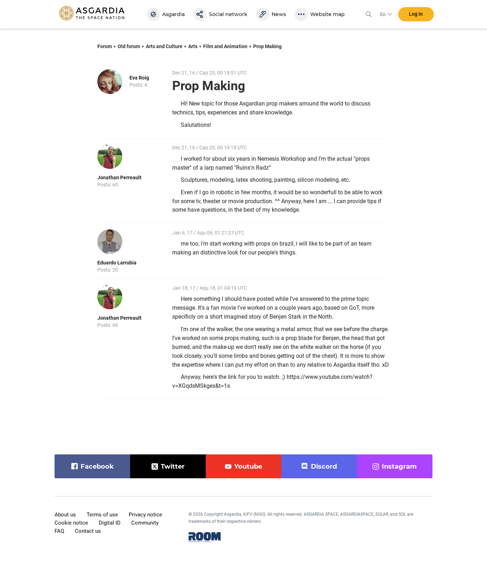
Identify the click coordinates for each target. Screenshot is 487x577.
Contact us (88, 531)
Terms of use (102, 514)
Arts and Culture (164, 46)
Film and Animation (225, 46)
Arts (193, 46)
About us (65, 514)
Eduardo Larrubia (117, 263)
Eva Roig (139, 78)
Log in (416, 14)
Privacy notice (145, 514)
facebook (97, 466)
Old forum (129, 46)
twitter (173, 466)
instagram (399, 466)
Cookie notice (71, 523)
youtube (248, 466)
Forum (104, 46)
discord (324, 466)
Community (145, 523)
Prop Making (267, 46)
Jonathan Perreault (119, 177)
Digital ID (110, 523)
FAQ (59, 531)
